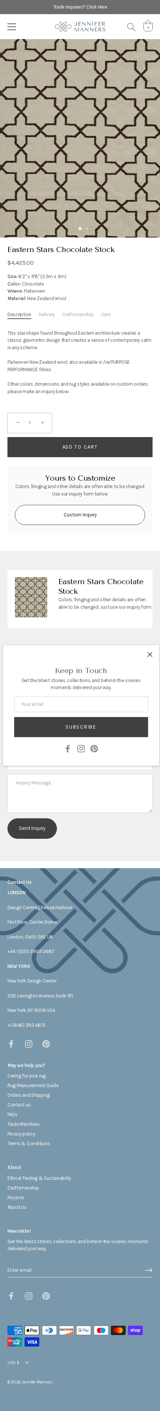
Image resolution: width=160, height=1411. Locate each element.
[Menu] (12, 27)
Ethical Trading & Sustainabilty (39, 1178)
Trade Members (23, 1124)
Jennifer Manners (37, 1382)
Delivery (47, 314)
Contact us (19, 1105)
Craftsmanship (78, 314)
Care (106, 314)
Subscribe (80, 727)
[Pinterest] (94, 748)
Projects (16, 1197)
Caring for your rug (26, 1076)
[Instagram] (81, 748)
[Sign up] (149, 1270)
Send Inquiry (32, 828)
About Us (16, 1207)
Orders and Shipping (28, 1095)
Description (19, 314)
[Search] (131, 28)
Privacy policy (21, 1134)
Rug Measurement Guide (33, 1085)
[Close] (150, 654)
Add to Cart (80, 447)
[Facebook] (67, 748)
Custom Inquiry (80, 514)
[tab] (23, 314)
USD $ (13, 1362)
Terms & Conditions (28, 1143)
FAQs (12, 1114)
